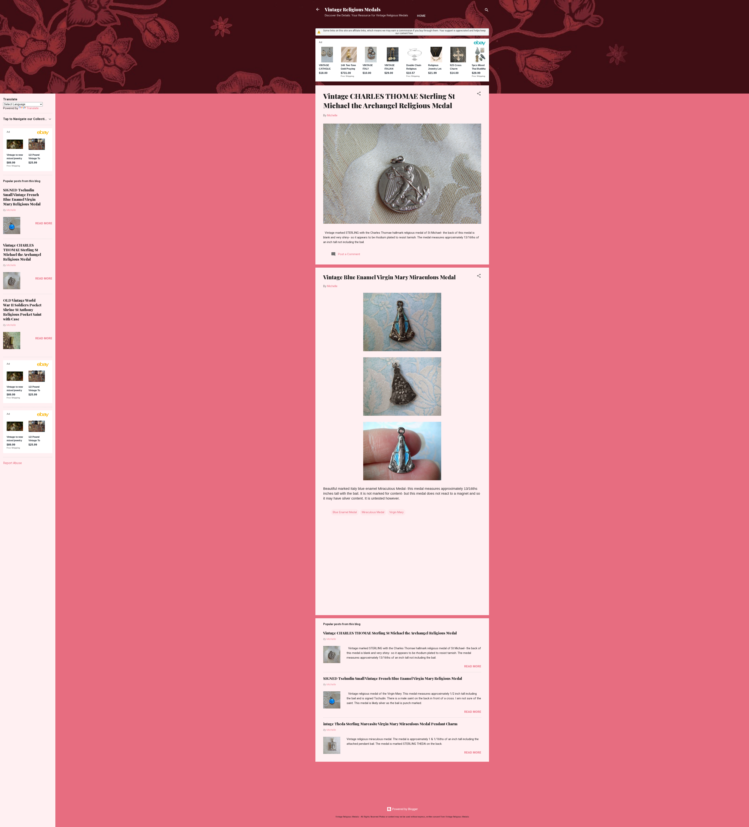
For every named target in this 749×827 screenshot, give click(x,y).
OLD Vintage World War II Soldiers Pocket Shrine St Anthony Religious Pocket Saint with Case (22, 309)
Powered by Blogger (404, 809)
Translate (33, 108)
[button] (479, 94)
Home (421, 16)
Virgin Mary (396, 512)
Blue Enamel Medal (345, 512)
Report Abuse (12, 463)
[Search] (486, 11)
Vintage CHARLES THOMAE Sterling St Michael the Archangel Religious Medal (389, 100)
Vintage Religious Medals (353, 9)
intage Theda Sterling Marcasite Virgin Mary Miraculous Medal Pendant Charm (390, 724)
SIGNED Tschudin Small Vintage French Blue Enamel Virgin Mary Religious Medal (392, 678)
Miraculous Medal (373, 512)
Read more (472, 666)
